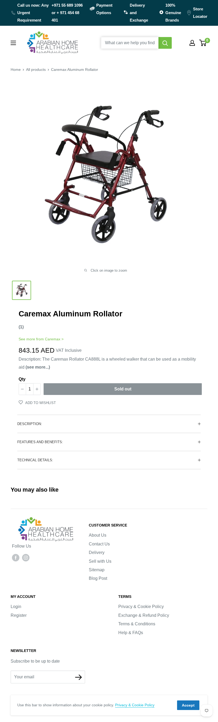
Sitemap (96, 570)
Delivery (96, 552)
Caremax (52, 339)
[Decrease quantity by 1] (22, 389)
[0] (203, 43)
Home (16, 69)
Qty (22, 379)
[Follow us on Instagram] (26, 557)
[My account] (192, 43)
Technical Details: (35, 460)
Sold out (122, 389)
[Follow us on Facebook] (15, 557)
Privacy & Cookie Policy (141, 606)
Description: (29, 424)
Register (19, 615)
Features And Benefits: (40, 442)
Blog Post (98, 578)
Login (16, 606)
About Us (97, 535)
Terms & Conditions (136, 624)
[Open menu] (13, 43)
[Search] (165, 43)
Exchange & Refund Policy (143, 615)
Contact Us (99, 544)
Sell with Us (100, 561)
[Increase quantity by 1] (36, 389)
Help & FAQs (130, 632)
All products (36, 69)
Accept (188, 705)
